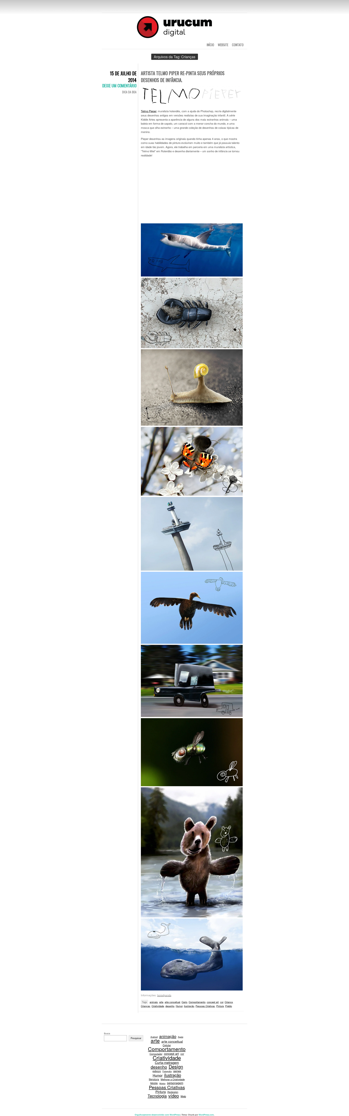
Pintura (220, 1006)
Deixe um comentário (119, 85)
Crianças (145, 1006)
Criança (229, 1002)
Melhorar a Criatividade (173, 1079)
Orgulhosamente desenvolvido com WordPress (157, 1114)
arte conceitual (172, 1002)
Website (223, 44)
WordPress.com (206, 1114)
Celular (167, 1045)
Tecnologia (157, 1095)
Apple (180, 1036)
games (177, 1071)
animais (154, 1002)
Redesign (172, 1092)
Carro (184, 1002)
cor (221, 1002)
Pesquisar (136, 1038)
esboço (157, 1071)
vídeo (173, 1095)
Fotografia (167, 1071)
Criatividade (158, 1006)
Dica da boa (129, 92)
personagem (175, 1083)
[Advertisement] (192, 191)
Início (210, 44)
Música (162, 1083)
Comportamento (197, 1002)
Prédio (228, 1006)
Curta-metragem (167, 1062)
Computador (156, 1054)
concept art (213, 1002)
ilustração (189, 1006)
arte (161, 1002)
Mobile (154, 1083)
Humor (179, 1006)
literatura (154, 1079)
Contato (238, 44)
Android (154, 1036)
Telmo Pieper (148, 111)
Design (176, 1066)
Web (183, 1096)
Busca (107, 1033)
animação (167, 1036)
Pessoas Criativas (205, 1006)
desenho (169, 1006)
